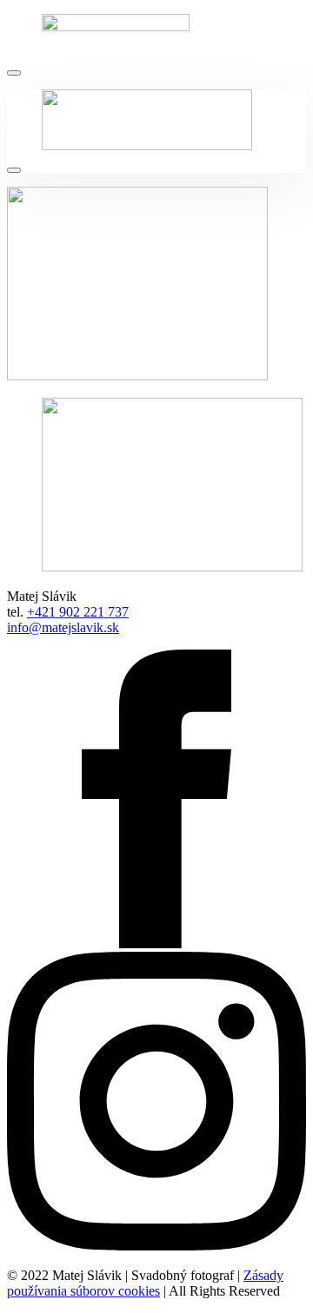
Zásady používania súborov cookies (145, 1283)
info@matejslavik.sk (63, 627)
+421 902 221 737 (78, 611)
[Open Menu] (14, 73)
